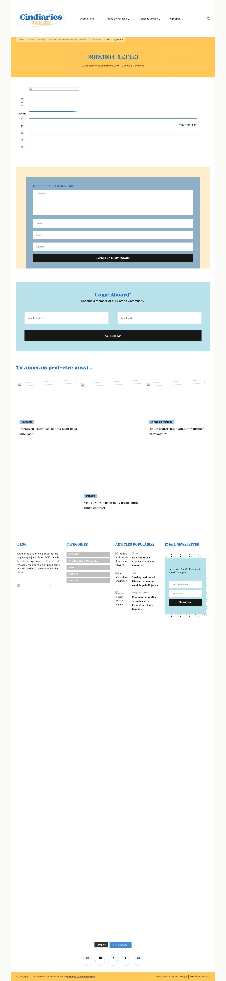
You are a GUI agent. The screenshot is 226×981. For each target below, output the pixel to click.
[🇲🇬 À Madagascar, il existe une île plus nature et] (27, 716)
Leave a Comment (134, 65)
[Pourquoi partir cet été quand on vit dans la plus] (164, 664)
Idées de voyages (117, 18)
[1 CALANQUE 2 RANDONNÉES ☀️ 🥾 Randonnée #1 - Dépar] (96, 786)
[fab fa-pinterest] (138, 961)
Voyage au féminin (161, 422)
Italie (134, 573)
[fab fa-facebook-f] (125, 961)
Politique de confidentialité (81, 976)
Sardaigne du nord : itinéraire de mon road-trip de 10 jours (145, 581)
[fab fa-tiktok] (113, 961)
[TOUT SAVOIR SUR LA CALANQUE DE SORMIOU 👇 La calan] (130, 773)
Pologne (90, 495)
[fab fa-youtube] (100, 961)
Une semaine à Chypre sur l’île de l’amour (143, 561)
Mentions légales (200, 976)
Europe (31, 39)
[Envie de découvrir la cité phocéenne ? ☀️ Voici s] (198, 747)
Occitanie (27, 422)
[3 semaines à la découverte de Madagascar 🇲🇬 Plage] (61, 682)
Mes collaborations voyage (171, 976)
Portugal (41, 39)
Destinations (87, 18)
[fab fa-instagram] (87, 961)
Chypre (135, 553)
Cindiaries (40, 976)
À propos (175, 18)
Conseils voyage (148, 18)
